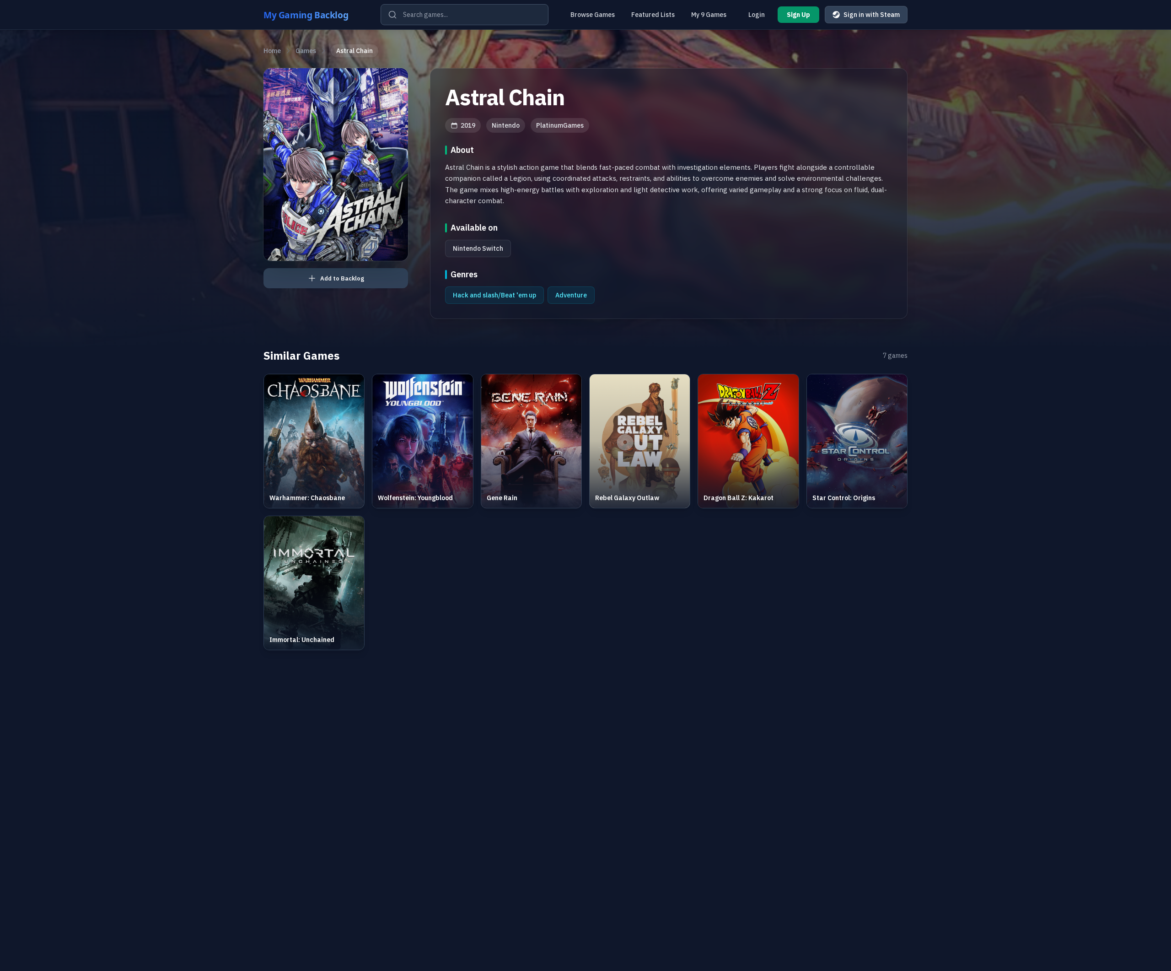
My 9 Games (708, 15)
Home (272, 51)
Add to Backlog (342, 278)
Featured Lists (653, 15)
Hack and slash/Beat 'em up (494, 295)
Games (305, 51)
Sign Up (798, 15)
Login (756, 15)
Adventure (571, 295)
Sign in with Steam (871, 15)
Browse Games (592, 15)
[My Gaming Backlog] (314, 14)
